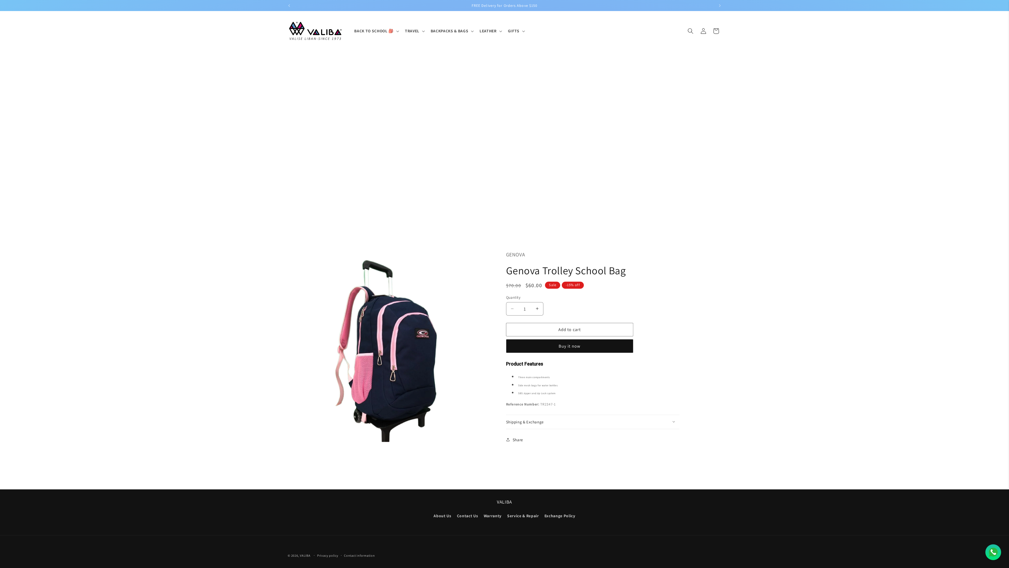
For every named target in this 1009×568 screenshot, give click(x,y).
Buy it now (569, 346)
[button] (376, 31)
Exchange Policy (559, 515)
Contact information (359, 555)
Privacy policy (327, 555)
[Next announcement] (720, 5)
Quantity (513, 297)
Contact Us (467, 515)
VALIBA (305, 555)
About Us (442, 515)
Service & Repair (523, 515)
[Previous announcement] (289, 5)
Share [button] (518, 439)
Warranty (493, 515)
